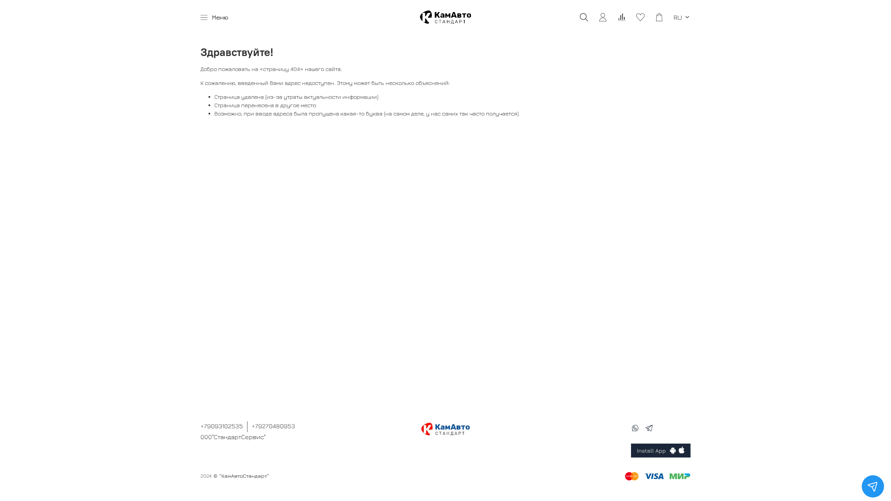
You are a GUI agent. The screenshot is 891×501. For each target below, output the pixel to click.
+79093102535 (221, 426)
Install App (653, 450)
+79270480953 (273, 426)
